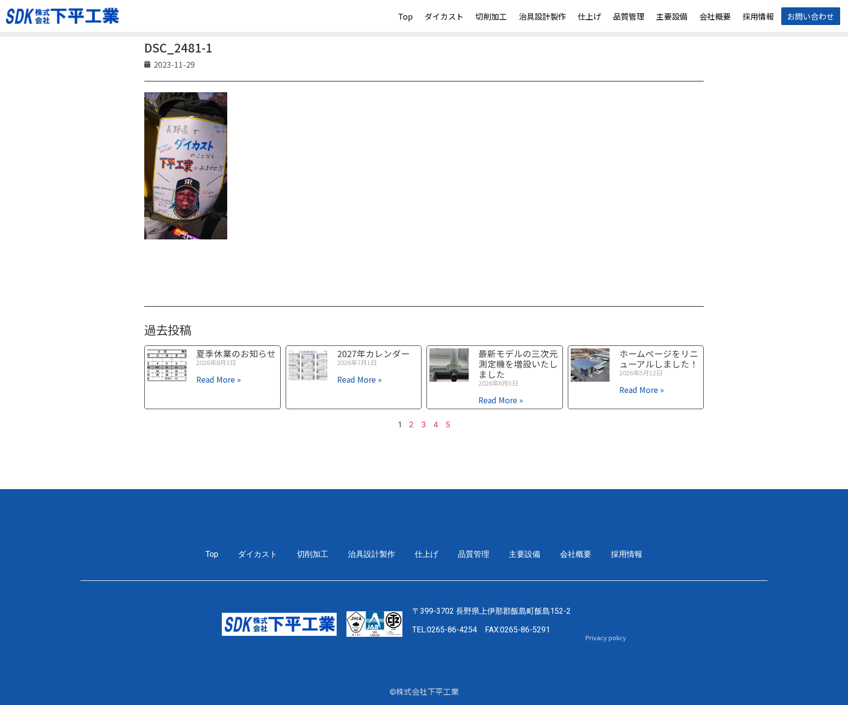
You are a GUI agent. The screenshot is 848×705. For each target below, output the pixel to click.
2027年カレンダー (373, 353)
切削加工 (491, 16)
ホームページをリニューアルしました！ (658, 358)
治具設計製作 (542, 16)
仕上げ (589, 16)
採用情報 (758, 16)
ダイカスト (444, 16)
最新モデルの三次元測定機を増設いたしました (518, 363)
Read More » (218, 379)
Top (405, 16)
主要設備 (672, 16)
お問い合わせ (810, 16)
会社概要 (715, 16)
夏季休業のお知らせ (236, 353)
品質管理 (628, 16)
